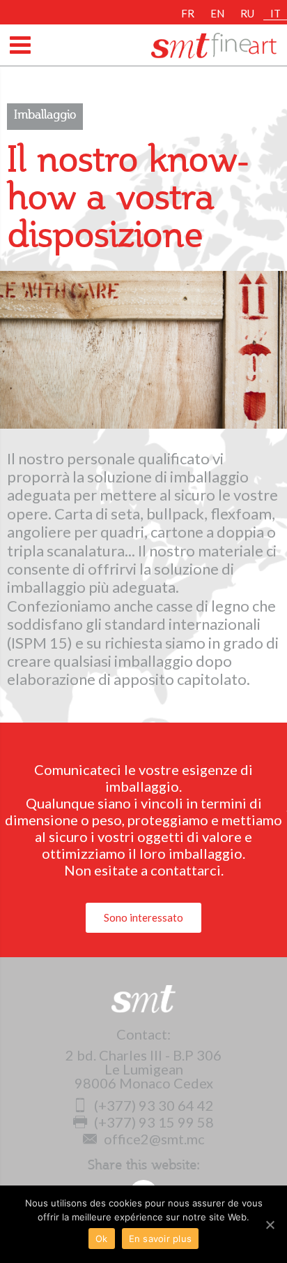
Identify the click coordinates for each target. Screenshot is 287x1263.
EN (217, 13)
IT (275, 13)
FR (187, 13)
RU (247, 13)
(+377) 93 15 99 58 (154, 1122)
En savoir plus (160, 1238)
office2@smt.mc (154, 1138)
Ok (101, 1238)
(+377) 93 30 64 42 (154, 1105)
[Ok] (270, 1225)
